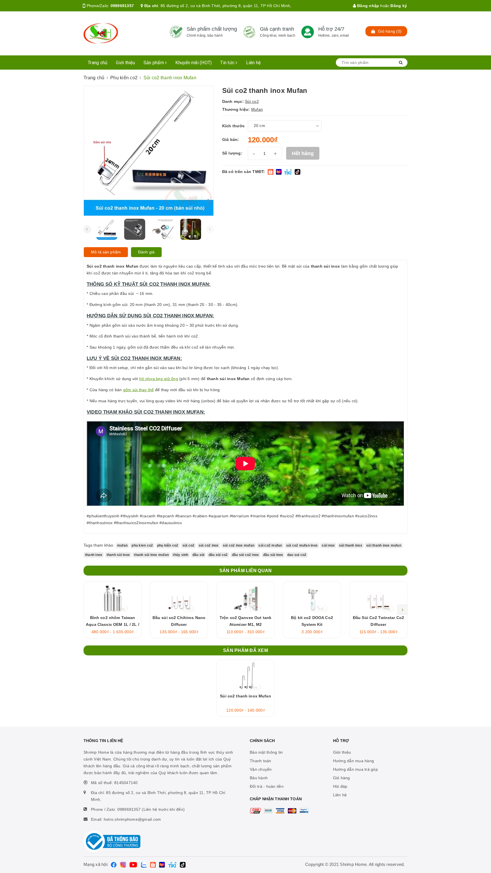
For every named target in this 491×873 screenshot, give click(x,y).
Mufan (257, 109)
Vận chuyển (261, 769)
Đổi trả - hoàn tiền (267, 786)
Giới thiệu (125, 62)
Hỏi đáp (340, 786)
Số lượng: (232, 153)
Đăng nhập (367, 5)
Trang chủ (97, 62)
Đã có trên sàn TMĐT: (243, 171)
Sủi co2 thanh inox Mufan (245, 696)
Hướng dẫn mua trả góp (355, 769)
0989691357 (122, 5)
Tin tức (228, 62)
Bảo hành (259, 778)
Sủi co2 (252, 101)
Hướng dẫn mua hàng (353, 761)
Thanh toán (260, 761)
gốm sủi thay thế (138, 389)
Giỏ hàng (341, 778)
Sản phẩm (154, 62)
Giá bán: (230, 139)
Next (402, 610)
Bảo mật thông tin (266, 752)
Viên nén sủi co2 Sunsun (58, 846)
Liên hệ (253, 62)
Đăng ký (398, 5)
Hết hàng (303, 153)
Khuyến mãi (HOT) (193, 62)
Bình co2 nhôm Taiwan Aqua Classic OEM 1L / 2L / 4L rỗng (112, 624)
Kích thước (233, 126)
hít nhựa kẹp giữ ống (158, 378)
